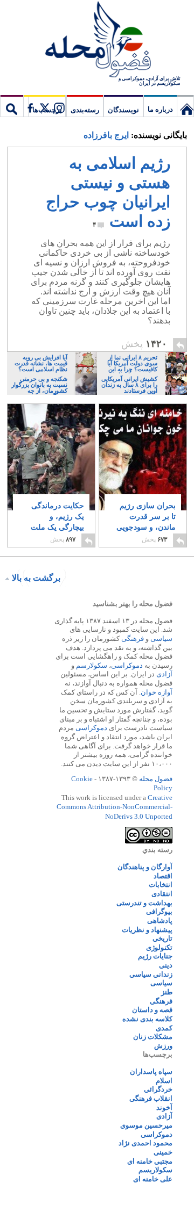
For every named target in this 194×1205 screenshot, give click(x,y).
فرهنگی (132, 638)
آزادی (164, 674)
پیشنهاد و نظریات (147, 930)
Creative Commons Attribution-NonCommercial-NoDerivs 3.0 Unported (114, 806)
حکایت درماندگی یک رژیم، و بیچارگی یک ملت (57, 522)
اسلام (164, 1081)
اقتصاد (163, 876)
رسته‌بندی (85, 110)
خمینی (163, 1152)
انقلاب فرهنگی (150, 1098)
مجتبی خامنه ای (149, 1161)
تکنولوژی (159, 947)
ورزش (163, 1046)
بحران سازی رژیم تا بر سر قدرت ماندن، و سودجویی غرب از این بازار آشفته (146, 527)
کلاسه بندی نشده (147, 1019)
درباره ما (160, 109)
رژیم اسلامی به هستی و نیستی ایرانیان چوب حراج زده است (108, 192)
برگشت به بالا (36, 577)
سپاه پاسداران (151, 1071)
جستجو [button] (12, 106)
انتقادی (161, 894)
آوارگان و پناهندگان (144, 867)
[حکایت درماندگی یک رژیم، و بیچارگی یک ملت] (51, 464)
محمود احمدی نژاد (145, 1143)
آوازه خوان (156, 692)
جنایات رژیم (155, 956)
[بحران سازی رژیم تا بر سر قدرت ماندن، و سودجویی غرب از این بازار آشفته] (142, 479)
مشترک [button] (44, 106)
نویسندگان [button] (123, 110)
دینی (165, 965)
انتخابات (160, 885)
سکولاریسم (155, 1170)
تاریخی (162, 938)
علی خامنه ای (152, 1179)
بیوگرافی (159, 911)
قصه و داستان (152, 1010)
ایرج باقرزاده (106, 135)
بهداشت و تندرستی (144, 903)
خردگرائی (158, 1089)
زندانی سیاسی (150, 974)
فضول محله (97, 40)
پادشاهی (159, 921)
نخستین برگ (185, 106)
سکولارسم (91, 665)
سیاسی (161, 638)
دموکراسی (127, 665)
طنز (166, 992)
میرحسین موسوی (146, 1125)
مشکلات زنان (152, 1037)
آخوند (164, 1107)
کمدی (164, 1028)
